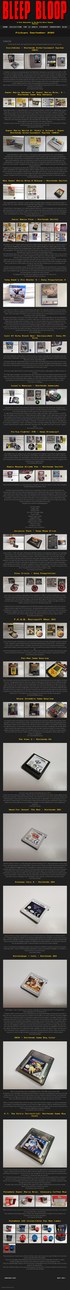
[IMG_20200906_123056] (22, 102)
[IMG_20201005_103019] (22, 1229)
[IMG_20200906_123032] (35, 102)
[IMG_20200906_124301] (35, 237)
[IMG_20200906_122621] (56, 584)
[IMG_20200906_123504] (13, 144)
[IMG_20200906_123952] (51, 295)
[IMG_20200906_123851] (27, 347)
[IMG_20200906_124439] (43, 476)
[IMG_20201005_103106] (48, 1229)
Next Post (61, 1278)
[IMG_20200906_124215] (61, 227)
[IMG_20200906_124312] (48, 237)
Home (5, 27)
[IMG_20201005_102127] (43, 1201)
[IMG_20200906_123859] (43, 347)
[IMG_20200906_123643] (13, 397)
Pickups (44, 27)
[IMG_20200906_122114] (13, 631)
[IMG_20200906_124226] (22, 237)
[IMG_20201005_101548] (13, 710)
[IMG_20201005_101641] (13, 669)
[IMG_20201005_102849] (22, 1238)
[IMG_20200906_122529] (13, 584)
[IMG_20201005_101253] (35, 542)
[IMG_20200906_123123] (48, 102)
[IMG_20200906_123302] (35, 61)
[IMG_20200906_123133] (61, 102)
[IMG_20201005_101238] (13, 542)
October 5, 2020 (7, 41)
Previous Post (10, 1278)
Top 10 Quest (30, 27)
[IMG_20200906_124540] (35, 192)
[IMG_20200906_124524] (56, 192)
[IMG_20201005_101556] (35, 710)
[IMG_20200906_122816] (56, 443)
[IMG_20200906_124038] (9, 227)
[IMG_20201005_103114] (35, 1238)
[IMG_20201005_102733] (61, 1229)
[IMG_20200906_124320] (61, 237)
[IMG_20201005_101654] (56, 669)
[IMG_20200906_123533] (35, 144)
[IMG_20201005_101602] (56, 710)
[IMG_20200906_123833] (11, 347)
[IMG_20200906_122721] (13, 443)
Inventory (55, 27)
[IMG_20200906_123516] (56, 144)
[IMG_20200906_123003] (9, 102)
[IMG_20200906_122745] (35, 443)
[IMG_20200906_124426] (27, 476)
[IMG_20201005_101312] (56, 542)
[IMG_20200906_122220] (56, 631)
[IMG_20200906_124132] (22, 227)
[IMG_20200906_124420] (11, 476)
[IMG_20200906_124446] (59, 476)
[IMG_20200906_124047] (35, 227)
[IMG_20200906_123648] (56, 397)
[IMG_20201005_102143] (59, 1201)
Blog (64, 27)
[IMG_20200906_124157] (48, 227)
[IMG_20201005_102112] (27, 1201)
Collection (15, 27)
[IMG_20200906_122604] (35, 584)
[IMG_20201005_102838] (35, 1229)
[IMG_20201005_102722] (9, 1229)
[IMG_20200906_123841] (59, 347)
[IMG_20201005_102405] (11, 1201)
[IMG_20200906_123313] (56, 61)
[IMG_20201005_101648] (35, 669)
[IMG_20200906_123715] (35, 397)
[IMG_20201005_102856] (61, 1238)
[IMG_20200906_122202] (35, 631)
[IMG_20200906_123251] (13, 61)
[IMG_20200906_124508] (13, 192)
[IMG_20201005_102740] (9, 1238)
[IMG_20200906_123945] (19, 295)
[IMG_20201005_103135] (48, 1238)
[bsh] (9, 1248)
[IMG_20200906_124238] (9, 237)
